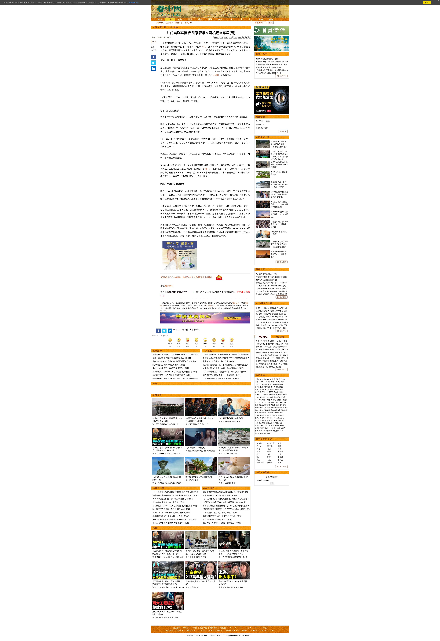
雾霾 (256, 413)
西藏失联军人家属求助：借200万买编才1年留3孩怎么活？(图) (279, 144)
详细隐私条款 (134, 2)
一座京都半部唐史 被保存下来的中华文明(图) (279, 254)
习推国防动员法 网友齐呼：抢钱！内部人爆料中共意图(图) (279, 204)
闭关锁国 (211, 451)
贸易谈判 (279, 395)
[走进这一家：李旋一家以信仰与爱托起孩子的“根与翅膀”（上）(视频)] (201, 532)
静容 (269, 457)
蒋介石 (282, 425)
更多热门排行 (281, 331)
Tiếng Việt (254, 628)
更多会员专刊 (281, 76)
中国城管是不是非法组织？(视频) (268, 367)
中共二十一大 (159, 453)
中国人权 (188, 23)
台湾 (280, 407)
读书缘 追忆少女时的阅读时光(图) (268, 73)
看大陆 (163, 27)
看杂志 (211, 630)
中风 (238, 421)
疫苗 (265, 387)
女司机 (153, 50)
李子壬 (280, 460)
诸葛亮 (230, 483)
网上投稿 (176, 628)
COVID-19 (262, 382)
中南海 (267, 397)
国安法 (257, 387)
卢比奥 (283, 379)
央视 (268, 420)
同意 (427, 2)
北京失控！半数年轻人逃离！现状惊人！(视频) (222, 523)
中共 (206, 424)
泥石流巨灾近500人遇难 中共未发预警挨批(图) (171, 375)
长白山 (257, 418)
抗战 (272, 425)
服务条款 (213, 628)
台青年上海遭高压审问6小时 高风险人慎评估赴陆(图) (279, 164)
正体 (221, 37)
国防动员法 (197, 424)
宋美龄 (257, 428)
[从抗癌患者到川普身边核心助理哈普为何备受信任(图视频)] (263, 192)
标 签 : (154, 41)
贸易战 (268, 382)
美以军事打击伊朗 (263, 121)
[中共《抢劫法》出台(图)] (201, 429)
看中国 (170, 10)
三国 (226, 483)
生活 (251, 19)
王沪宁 (285, 395)
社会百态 (179, 23)
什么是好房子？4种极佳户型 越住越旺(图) (271, 319)
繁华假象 (233, 587)
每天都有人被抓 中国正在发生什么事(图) (271, 314)
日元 (280, 405)
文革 (265, 433)
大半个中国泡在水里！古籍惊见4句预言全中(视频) (223, 368)
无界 (272, 630)
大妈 (265, 410)
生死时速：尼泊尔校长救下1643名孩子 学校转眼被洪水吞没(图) (279, 244)
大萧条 (227, 587)
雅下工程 (158, 587)
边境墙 (266, 395)
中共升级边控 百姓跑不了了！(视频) (217, 519)
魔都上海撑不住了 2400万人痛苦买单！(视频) (171, 368)
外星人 (257, 433)
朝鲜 (269, 402)
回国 (267, 423)
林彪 (266, 428)
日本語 (264, 628)
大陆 (170, 19)
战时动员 (199, 451)
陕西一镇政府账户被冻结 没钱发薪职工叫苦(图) (172, 358)
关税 (261, 395)
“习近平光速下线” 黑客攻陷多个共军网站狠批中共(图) (224, 502)
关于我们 (203, 628)
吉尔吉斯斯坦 (170, 424)
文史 (240, 19)
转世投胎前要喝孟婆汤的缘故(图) (199, 477)
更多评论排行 (281, 369)
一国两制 (284, 400)
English (233, 628)
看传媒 (236, 630)
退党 (281, 389)
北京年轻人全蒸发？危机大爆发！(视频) (169, 365)
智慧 (267, 431)
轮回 (189, 480)
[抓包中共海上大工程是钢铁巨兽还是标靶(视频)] (168, 593)
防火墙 (267, 413)
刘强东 (261, 410)
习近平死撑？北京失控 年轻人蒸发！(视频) (220, 513)
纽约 (220, 19)
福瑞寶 (245, 630)
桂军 (269, 425)
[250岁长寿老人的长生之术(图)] (263, 172)
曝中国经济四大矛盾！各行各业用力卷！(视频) (171, 509)
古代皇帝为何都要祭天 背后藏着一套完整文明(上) (279, 214)
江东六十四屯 (271, 415)
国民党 (277, 389)
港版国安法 (279, 387)
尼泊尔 (223, 453)
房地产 (257, 407)
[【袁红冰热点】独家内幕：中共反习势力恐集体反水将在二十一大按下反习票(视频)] (168, 429)
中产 (272, 407)
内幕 (271, 397)
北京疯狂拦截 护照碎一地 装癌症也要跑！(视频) (222, 516)
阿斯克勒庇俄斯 (170, 483)
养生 (268, 433)
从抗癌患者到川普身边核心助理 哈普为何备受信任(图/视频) (279, 194)
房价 (268, 410)
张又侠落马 (260, 124)
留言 (230, 37)
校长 (231, 453)
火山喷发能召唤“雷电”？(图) (266, 274)
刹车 (152, 47)
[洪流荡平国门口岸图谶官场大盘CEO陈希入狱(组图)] (263, 222)
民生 (278, 423)
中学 (227, 453)
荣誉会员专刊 (263, 54)
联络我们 (186, 628)
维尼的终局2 (233, 557)
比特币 (264, 405)
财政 (265, 407)
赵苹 (279, 454)
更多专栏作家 (281, 467)
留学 (283, 420)
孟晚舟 (257, 395)
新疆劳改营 (280, 418)
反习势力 (168, 453)
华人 (272, 420)
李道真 (270, 446)
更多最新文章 (281, 297)
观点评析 (169, 23)
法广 (256, 402)
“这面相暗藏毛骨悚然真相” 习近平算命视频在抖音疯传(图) (226, 509)
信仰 (193, 557)
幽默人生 (262, 431)
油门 (152, 44)
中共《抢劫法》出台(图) (195, 448)
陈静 (269, 452)
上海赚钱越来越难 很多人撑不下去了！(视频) (221, 379)
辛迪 (279, 463)
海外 (282, 423)
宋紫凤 (259, 443)
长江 (261, 387)
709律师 (276, 413)
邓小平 (262, 428)
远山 (269, 449)
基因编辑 (262, 413)
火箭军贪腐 (183, 453)
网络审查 (263, 415)
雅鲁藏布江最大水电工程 (171, 587)
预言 (278, 431)
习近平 (157, 424)
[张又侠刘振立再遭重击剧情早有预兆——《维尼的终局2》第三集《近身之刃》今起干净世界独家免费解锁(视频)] (234, 532)
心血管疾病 (232, 421)
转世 (193, 480)
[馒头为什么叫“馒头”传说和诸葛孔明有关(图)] (234, 458)
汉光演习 (258, 389)
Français (243, 628)
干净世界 (199, 557)
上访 (281, 413)
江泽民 (257, 397)
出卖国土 (258, 384)
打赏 (226, 37)
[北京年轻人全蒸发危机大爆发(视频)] (201, 563)
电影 (240, 557)
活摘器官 (265, 384)
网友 (203, 424)
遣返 (260, 423)
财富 (268, 407)
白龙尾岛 (263, 418)
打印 (235, 37)
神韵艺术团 (191, 630)
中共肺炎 (258, 379)
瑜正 (258, 460)
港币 (284, 405)
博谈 (210, 19)
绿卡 (274, 423)
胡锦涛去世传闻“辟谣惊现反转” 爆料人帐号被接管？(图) (225, 492)
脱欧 (277, 402)
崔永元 (262, 397)
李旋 (204, 557)
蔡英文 (285, 407)
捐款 (195, 628)
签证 (263, 423)
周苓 (258, 452)
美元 (260, 405)
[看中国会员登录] (271, 30)
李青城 (280, 457)
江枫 (269, 460)
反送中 (279, 397)
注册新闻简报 (263, 472)
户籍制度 (195, 587)
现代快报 (169, 286)
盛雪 (269, 454)
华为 (260, 400)
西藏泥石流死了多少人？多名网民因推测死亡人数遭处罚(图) (279, 184)
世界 (230, 19)
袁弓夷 (273, 387)
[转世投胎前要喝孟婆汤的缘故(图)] (201, 458)
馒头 (222, 483)
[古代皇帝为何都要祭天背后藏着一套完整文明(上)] (263, 212)
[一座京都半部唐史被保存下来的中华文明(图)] (263, 252)
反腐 (267, 400)
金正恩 (271, 392)
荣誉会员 (235, 303)
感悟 (270, 431)
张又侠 (244, 557)
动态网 (264, 630)
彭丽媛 (162, 424)
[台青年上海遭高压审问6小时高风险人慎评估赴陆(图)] (263, 162)
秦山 (258, 457)
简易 (279, 443)
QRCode (177, 330)
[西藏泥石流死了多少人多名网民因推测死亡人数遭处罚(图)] (263, 182)
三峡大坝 (275, 384)
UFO (263, 392)
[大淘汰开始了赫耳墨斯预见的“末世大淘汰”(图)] (168, 458)
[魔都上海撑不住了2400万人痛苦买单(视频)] (234, 563)
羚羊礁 (166, 618)
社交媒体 (262, 402)
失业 (189, 587)
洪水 (268, 387)
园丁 (258, 454)
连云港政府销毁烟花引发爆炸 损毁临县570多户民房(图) (175, 379)
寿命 (261, 433)
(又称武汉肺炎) (266, 379)
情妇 (256, 400)
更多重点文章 (281, 262)
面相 (222, 421)
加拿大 (273, 402)
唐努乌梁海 (280, 415)
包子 (235, 483)
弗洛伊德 (258, 392)
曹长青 (270, 463)
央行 (281, 402)
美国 (190, 19)
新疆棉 (280, 384)
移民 (275, 420)
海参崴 (276, 407)
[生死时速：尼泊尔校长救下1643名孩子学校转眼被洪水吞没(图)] (234, 429)
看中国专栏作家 (264, 439)
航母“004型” (159, 618)
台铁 (269, 384)
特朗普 (278, 379)
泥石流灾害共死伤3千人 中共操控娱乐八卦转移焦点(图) (175, 372)
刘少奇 (271, 428)
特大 (239, 37)
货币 (268, 405)
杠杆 (256, 405)
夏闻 (279, 449)
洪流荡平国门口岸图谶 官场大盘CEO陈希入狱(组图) (279, 224)
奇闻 (261, 19)
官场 (180, 19)
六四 (282, 382)
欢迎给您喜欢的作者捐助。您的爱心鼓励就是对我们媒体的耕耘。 (187, 277)
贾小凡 (259, 446)
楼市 (261, 407)
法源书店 (202, 630)
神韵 (189, 557)
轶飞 (258, 449)
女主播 (264, 420)
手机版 (216, 37)
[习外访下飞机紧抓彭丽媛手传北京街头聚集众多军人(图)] (168, 400)
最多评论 (263, 337)
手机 (274, 431)
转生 (196, 480)
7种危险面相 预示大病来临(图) (231, 418)
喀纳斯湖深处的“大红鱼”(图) (266, 280)
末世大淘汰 (180, 483)
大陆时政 (160, 23)
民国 (265, 425)
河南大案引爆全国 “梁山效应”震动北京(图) (220, 495)
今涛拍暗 (270, 443)
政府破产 (241, 587)
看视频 (219, 630)
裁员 (222, 587)
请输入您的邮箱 (272, 477)
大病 (226, 421)
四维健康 (260, 463)
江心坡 (269, 418)
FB (266, 402)
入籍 (270, 423)
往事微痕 (265, 389)
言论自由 (258, 420)
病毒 (256, 382)
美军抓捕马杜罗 (262, 128)
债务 (284, 402)
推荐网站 (169, 630)
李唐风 (280, 452)
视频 (271, 19)
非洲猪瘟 (277, 410)
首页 (160, 19)
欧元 (277, 405)
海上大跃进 (174, 618)
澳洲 (262, 425)
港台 (200, 19)
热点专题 (260, 117)
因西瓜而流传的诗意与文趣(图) (267, 59)
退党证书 (254, 630)
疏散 (235, 453)
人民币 (273, 405)
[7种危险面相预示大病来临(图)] (234, 400)
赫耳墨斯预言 (159, 483)
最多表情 (280, 337)
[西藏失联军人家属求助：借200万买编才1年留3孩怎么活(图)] (263, 142)
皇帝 (278, 428)
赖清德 (281, 392)
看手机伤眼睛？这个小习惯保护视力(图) (271, 286)
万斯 (270, 395)
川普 (273, 379)
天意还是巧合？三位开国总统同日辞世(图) (272, 62)
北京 (177, 424)
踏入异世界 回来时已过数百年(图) (268, 67)
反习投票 (175, 453)
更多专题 (283, 131)
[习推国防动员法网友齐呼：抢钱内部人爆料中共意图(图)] (201, 400)
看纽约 (228, 630)
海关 (256, 423)
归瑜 (279, 446)
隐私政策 (223, 628)
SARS (274, 418)
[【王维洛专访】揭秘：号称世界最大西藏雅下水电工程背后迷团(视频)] (168, 563)
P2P (285, 410)
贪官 (283, 397)
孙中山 (277, 425)
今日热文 (157, 395)
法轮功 (257, 415)
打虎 (270, 400)
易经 (256, 431)
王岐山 (276, 392)
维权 (271, 413)
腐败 (263, 400)
